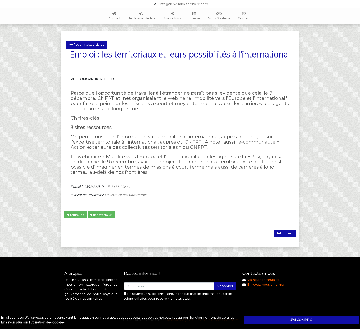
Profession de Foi (141, 18)
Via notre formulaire (263, 280)
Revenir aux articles (88, 44)
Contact (244, 18)
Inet (252, 137)
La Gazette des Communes (126, 195)
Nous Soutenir (219, 18)
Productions (172, 18)
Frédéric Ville (118, 187)
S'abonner (225, 286)
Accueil (114, 18)
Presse (194, 18)
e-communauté (256, 142)
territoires (77, 214)
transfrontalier (102, 214)
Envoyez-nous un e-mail (266, 284)
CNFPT (193, 142)
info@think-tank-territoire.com (184, 4)
